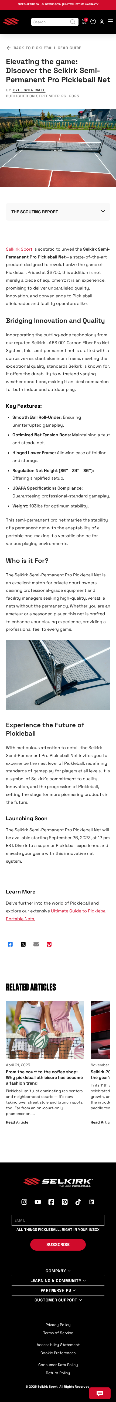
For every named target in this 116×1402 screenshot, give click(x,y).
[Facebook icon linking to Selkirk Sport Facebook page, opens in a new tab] (51, 1203)
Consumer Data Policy (58, 1364)
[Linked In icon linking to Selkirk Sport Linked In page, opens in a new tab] (92, 1203)
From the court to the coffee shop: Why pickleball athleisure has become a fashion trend (44, 1077)
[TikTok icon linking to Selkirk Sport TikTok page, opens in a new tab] (78, 1203)
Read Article (17, 1122)
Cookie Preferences (58, 1352)
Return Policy (58, 1372)
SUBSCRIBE (58, 1244)
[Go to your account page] (101, 22)
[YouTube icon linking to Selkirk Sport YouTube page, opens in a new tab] (38, 1203)
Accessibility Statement (58, 1344)
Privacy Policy (58, 1324)
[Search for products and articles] (73, 22)
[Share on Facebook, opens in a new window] (10, 945)
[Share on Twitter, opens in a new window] (23, 945)
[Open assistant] (100, 1393)
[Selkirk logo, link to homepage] (11, 24)
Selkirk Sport (19, 249)
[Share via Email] (36, 945)
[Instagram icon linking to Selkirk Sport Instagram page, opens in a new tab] (24, 1203)
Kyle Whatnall (29, 90)
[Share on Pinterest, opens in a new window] (49, 945)
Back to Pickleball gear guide (47, 47)
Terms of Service (58, 1332)
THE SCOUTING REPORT (34, 212)
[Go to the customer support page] (93, 22)
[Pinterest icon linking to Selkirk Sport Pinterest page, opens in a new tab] (65, 1203)
